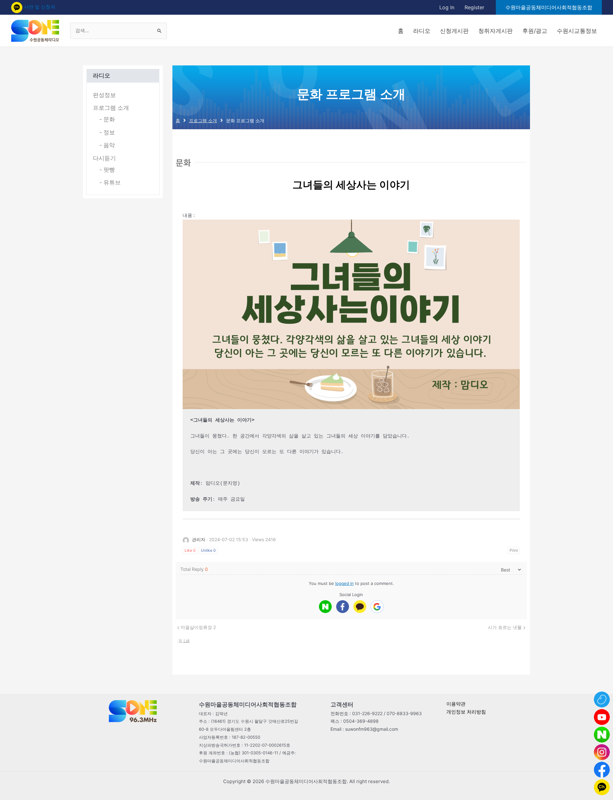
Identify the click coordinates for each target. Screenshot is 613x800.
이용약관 (455, 704)
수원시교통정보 (577, 30)
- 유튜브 (110, 182)
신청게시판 (454, 30)
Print (514, 550)
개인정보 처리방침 (466, 712)
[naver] (325, 607)
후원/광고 (534, 30)
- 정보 (107, 132)
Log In (446, 7)
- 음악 (107, 145)
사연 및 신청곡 (39, 7)
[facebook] (343, 607)
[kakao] (360, 607)
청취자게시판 (495, 30)
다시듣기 (104, 158)
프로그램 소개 (111, 107)
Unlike (208, 550)
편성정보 (104, 95)
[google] (377, 607)
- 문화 (107, 119)
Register (474, 7)
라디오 (421, 30)
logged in (344, 583)
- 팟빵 (107, 169)
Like (190, 550)
